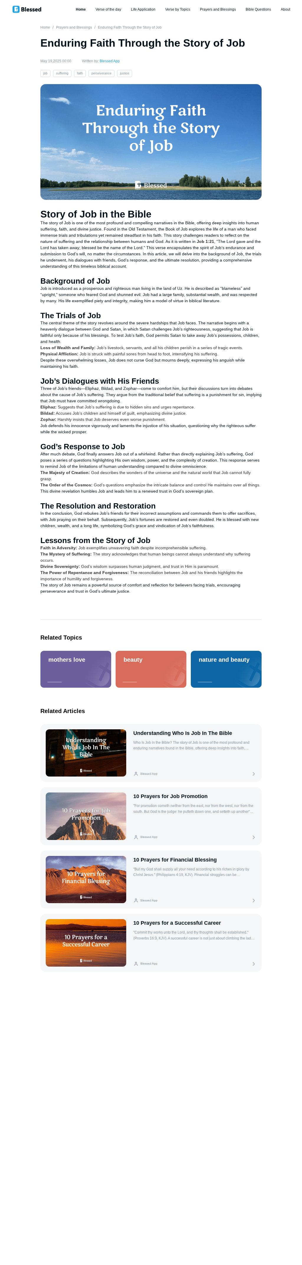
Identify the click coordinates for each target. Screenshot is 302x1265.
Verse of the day (108, 9)
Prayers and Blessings (218, 9)
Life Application (143, 9)
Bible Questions (258, 9)
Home (81, 9)
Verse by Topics (177, 9)
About (285, 9)
